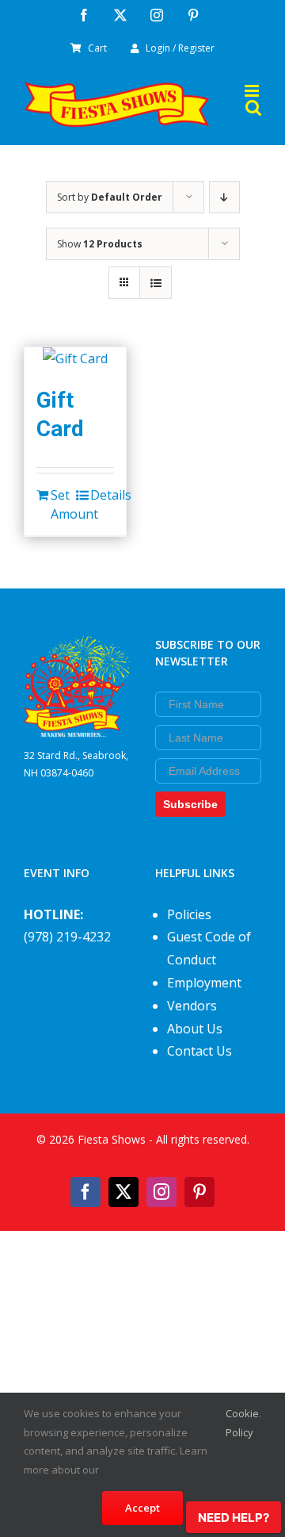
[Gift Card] (75, 358)
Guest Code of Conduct (209, 948)
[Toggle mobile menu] (253, 90)
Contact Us (199, 1051)
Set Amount (62, 504)
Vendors (192, 1005)
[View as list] (155, 282)
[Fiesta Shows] (77, 647)
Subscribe (190, 804)
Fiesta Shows (112, 1139)
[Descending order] (224, 197)
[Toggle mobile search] (253, 107)
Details (102, 495)
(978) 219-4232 (67, 936)
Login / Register (180, 48)
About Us (194, 1028)
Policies (189, 914)
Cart (97, 48)
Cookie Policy (242, 1422)
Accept (142, 1508)
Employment (204, 982)
